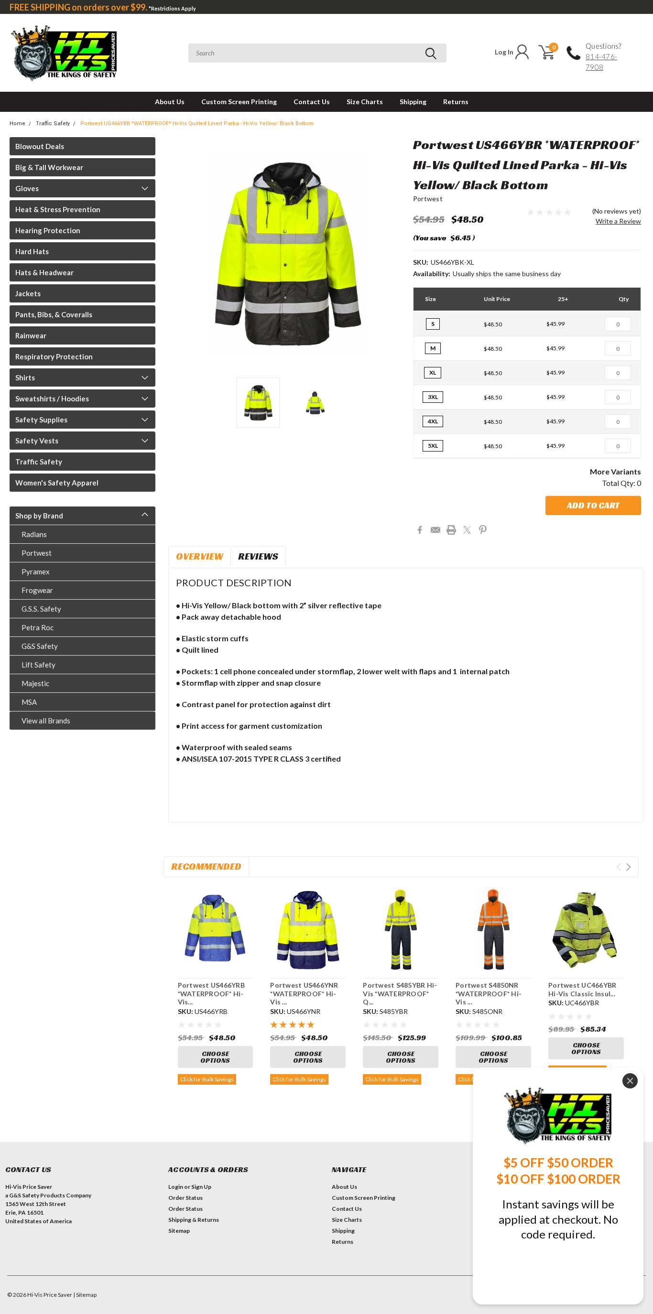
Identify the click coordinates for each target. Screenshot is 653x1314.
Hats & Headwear (44, 272)
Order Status (185, 1197)
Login (175, 1186)
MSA (29, 702)
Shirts (25, 377)
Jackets (28, 293)
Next (393, 254)
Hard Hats (32, 251)
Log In (504, 52)
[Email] (435, 530)
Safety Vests (36, 440)
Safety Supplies (41, 419)
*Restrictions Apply (172, 8)
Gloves (27, 188)
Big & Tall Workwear (49, 167)
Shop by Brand (39, 515)
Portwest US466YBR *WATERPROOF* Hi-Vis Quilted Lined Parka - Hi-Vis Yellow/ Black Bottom (197, 123)
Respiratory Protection (54, 356)
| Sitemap (85, 1294)
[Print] (451, 530)
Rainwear (30, 335)
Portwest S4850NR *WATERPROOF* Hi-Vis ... (489, 993)
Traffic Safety (53, 123)
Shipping (413, 101)
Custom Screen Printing (239, 101)
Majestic (35, 683)
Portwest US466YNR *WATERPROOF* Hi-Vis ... (304, 993)
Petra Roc (38, 627)
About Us (170, 101)
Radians (34, 534)
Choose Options (215, 1057)
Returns (455, 101)
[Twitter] (467, 530)
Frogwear (37, 590)
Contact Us (312, 101)
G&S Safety (40, 646)
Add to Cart (593, 505)
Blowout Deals (39, 146)
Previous (180, 254)
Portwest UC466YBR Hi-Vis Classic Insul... (582, 989)
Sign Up (201, 1186)
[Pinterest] (483, 530)
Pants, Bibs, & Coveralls (53, 314)
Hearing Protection (47, 230)
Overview (199, 556)
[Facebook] (419, 530)
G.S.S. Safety (41, 608)
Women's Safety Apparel (56, 482)
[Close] (630, 1080)
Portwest (37, 553)
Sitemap (179, 1230)
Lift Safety (38, 664)
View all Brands (46, 720)
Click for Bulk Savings (207, 1079)
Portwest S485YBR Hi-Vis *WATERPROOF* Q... (400, 993)
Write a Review (618, 221)
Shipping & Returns (193, 1219)
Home (17, 123)
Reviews (258, 556)
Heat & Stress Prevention (57, 209)
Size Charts (365, 101)
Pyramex (36, 571)
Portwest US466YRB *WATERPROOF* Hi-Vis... (211, 993)
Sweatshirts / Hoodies (52, 398)
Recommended (206, 866)
